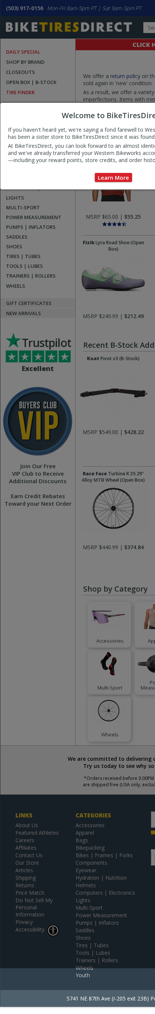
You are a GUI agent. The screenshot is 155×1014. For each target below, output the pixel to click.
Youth (83, 975)
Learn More (113, 177)
